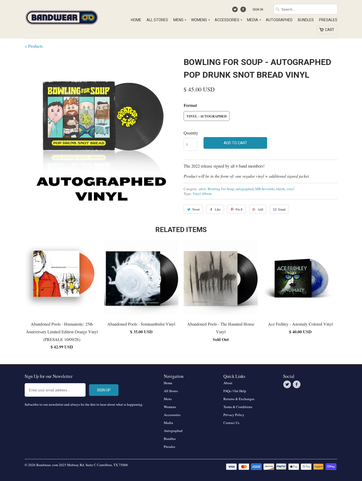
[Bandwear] (62, 16)
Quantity (191, 132)
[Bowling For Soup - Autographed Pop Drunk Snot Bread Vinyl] (101, 132)
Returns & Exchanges (238, 398)
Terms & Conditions (237, 406)
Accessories (228, 20)
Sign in (258, 9)
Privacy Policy (233, 414)
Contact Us (231, 422)
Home (136, 20)
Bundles (306, 20)
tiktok (280, 188)
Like (217, 209)
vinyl (290, 188)
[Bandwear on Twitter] (235, 10)
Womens (200, 20)
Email (281, 209)
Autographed (279, 20)
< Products (34, 46)
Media (254, 20)
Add (260, 209)
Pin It (239, 209)
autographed (245, 188)
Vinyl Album (202, 193)
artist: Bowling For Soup (216, 188)
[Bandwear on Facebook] (243, 10)
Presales (328, 20)
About (227, 383)
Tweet (196, 209)
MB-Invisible (265, 188)
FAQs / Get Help (234, 390)
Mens (179, 20)
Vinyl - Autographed (207, 116)
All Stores (157, 20)
